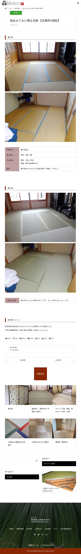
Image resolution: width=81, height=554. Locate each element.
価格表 (11, 529)
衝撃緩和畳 (20, 529)
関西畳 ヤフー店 (33, 545)
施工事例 (16, 13)
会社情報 (47, 529)
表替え (16, 350)
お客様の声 (38, 529)
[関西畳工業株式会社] (40, 519)
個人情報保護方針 (66, 529)
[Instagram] (35, 534)
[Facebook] (42, 534)
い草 (13, 350)
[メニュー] (78, 3)
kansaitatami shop (47, 545)
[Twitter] (39, 534)
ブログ (55, 529)
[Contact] (46, 534)
